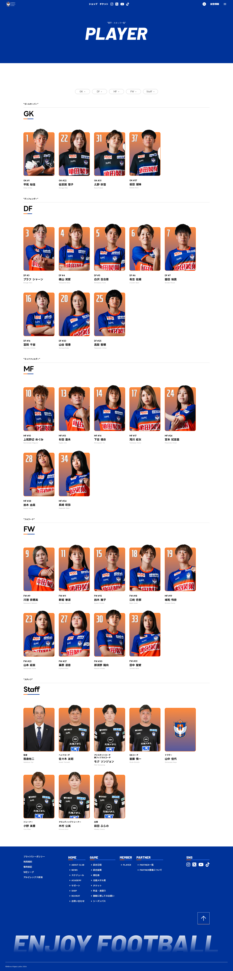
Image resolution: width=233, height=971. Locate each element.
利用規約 (27, 862)
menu (225, 4)
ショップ (93, 4)
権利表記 (27, 867)
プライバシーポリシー (34, 856)
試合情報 (214, 4)
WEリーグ (28, 872)
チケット (104, 4)
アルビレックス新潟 (33, 877)
